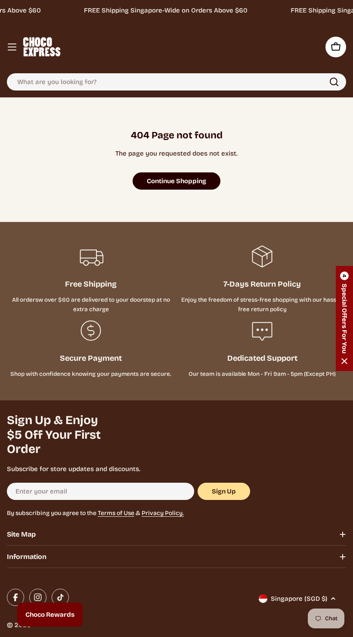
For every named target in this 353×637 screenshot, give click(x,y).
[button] (344, 318)
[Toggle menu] (12, 47)
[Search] (334, 82)
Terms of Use (116, 513)
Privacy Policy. (163, 513)
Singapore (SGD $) (299, 599)
